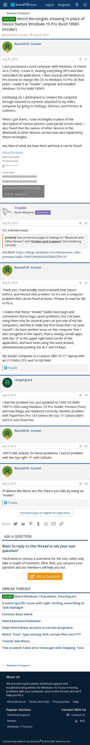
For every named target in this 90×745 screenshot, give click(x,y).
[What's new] (77, 5)
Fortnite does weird (17, 614)
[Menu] (5, 4)
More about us (16, 701)
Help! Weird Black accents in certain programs (37, 627)
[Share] (80, 59)
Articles (11, 721)
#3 (86, 282)
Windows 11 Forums (19, 726)
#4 (86, 395)
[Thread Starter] (7, 51)
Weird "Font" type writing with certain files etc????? (41, 634)
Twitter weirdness (16, 641)
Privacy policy (61, 701)
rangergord (23, 380)
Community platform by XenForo (36, 741)
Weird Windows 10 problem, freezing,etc (45, 596)
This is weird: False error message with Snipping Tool (43, 648)
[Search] (85, 5)
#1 (86, 59)
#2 (86, 223)
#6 (86, 483)
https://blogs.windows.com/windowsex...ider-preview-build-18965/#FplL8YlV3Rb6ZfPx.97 (41, 254)
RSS (82, 721)
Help (76, 701)
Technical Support (18, 715)
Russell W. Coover (16, 35)
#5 (86, 446)
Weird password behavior (21, 621)
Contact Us (78, 715)
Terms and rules (39, 701)
